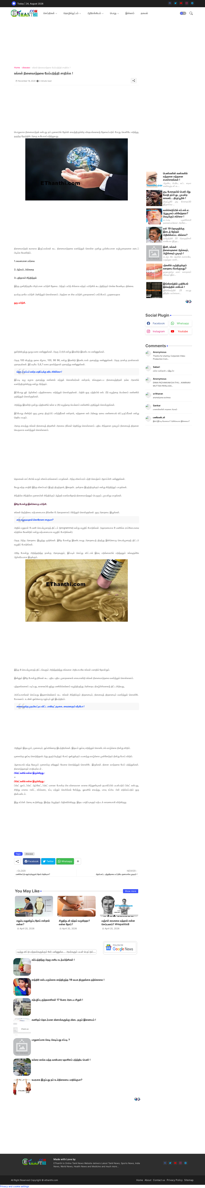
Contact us (159, 1180)
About (148, 1180)
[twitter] (175, 3)
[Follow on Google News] (120, 951)
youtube (183, 331)
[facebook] (170, 3)
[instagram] (187, 3)
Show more (130, 891)
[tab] (50, 13)
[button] (183, 13)
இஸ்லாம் (129, 13)
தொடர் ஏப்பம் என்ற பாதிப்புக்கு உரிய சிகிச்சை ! (39, 371)
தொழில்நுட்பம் (71, 13)
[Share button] (78, 861)
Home (17, 67)
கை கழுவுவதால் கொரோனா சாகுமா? (35, 519)
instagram (159, 331)
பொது (113, 13)
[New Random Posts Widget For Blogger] (137, 1099)
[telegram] (192, 3)
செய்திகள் (49, 13)
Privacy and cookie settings (14, 1186)
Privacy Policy (175, 1180)
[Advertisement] (76, 107)
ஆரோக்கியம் (94, 13)
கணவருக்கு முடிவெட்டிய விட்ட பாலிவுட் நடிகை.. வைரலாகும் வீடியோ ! (50, 706)
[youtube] (181, 3)
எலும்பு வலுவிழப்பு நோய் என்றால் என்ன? (33, 922)
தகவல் (144, 13)
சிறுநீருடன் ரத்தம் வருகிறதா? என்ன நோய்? (74, 922)
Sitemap (188, 1180)
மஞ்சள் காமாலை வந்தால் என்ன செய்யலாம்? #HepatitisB (118, 922)
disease (26, 67)
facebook (159, 323)
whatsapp (183, 323)
